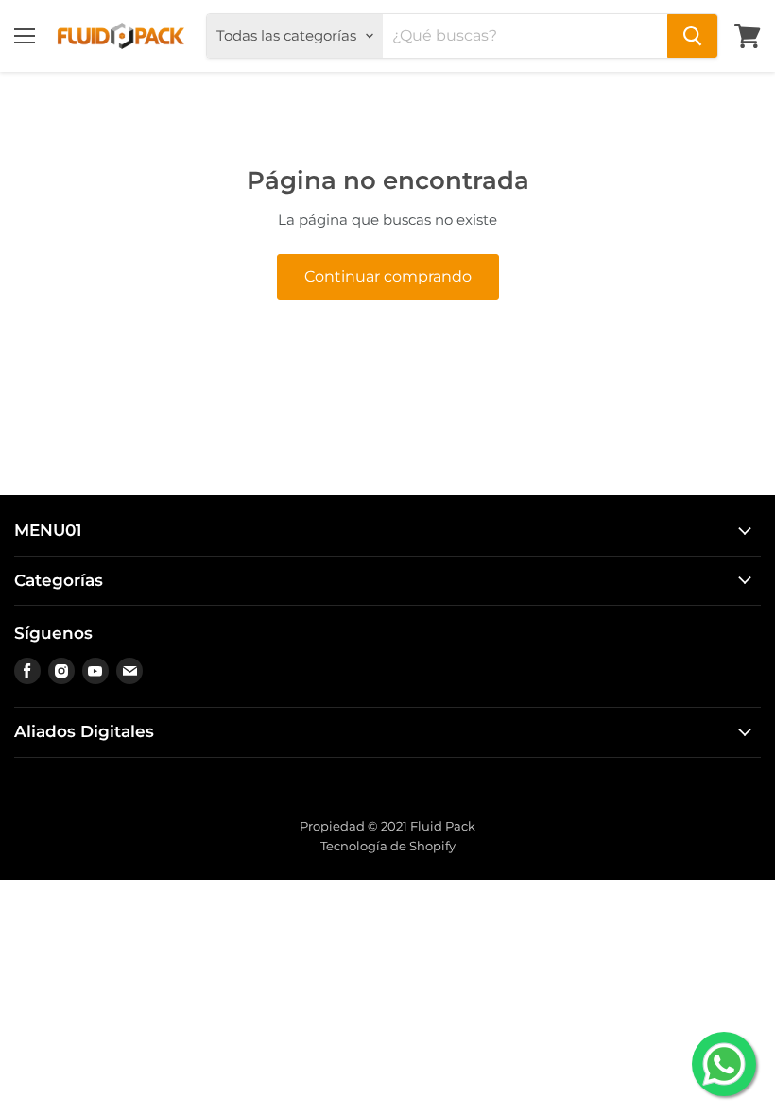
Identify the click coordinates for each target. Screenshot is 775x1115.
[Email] (129, 671)
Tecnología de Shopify (388, 845)
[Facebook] (27, 671)
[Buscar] (692, 36)
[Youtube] (95, 671)
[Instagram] (61, 671)
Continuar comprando (388, 276)
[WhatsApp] (724, 1064)
